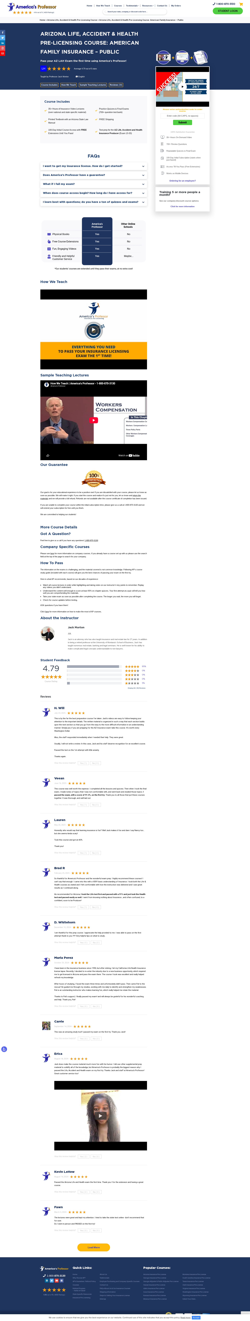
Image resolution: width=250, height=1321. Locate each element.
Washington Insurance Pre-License (195, 1292)
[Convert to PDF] (2, 48)
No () (95, 763)
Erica (58, 1053)
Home (89, 6)
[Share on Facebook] (2, 32)
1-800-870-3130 (91, 540)
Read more (185, 1317)
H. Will (59, 708)
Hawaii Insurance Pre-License (154, 1285)
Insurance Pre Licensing (81, 1298)
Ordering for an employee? (182, 181)
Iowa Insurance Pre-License (153, 1292)
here (52, 553)
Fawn (58, 1207)
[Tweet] (2, 37)
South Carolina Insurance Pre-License (196, 1278)
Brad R (59, 868)
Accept (196, 1317)
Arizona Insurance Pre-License (154, 1274)
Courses (118, 6)
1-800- (225, 4)
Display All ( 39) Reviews (136, 688)
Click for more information (183, 206)
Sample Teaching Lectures (93, 85)
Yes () (83, 763)
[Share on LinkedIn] (2, 43)
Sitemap (103, 1299)
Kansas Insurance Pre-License (154, 1295)
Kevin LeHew (64, 1171)
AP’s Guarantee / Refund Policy (84, 1281)
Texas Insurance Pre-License (193, 1281)
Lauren (59, 820)
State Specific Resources (82, 1294)
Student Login (228, 10)
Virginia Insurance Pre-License (194, 1288)
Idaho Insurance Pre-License (153, 1288)
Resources (147, 6)
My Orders (176, 6)
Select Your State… (189, 1299)
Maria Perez (63, 957)
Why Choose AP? (79, 1278)
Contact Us (162, 6)
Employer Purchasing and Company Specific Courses (119, 1281)
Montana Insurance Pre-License (194, 1274)
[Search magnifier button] (105, 12)
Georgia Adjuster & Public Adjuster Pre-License (161, 1281)
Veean (59, 778)
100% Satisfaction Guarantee (183, 132)
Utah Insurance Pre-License (193, 1285)
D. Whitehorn (64, 922)
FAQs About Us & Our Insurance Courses (115, 1288)
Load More (94, 1247)
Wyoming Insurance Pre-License (195, 1295)
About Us (103, 1274)
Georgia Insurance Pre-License (154, 1278)
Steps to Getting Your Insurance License (115, 1295)
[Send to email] (2, 53)
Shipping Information (108, 1292)
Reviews (116, 85)
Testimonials (132, 6)
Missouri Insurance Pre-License (155, 1299)
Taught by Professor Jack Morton (54, 76)
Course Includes (49, 85)
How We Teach (103, 6)
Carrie (59, 1021)
